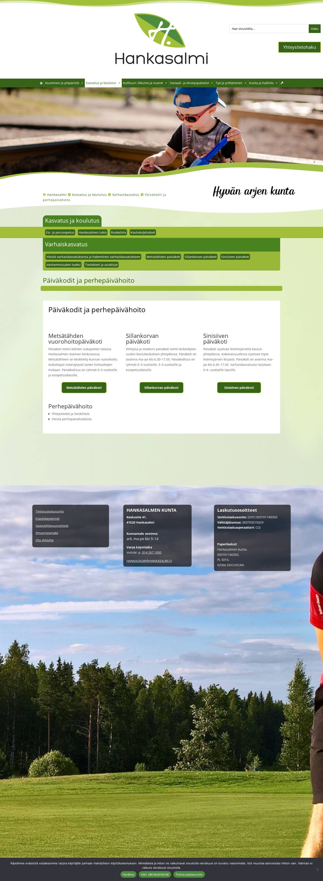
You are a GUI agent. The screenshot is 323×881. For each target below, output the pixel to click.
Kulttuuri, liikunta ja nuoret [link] (143, 83)
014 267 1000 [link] (152, 552)
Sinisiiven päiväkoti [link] (235, 257)
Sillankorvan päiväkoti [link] (201, 257)
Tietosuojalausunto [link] (50, 511)
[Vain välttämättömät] (317, 869)
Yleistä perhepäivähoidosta (72, 419)
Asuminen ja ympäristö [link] (62, 83)
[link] (161, 72)
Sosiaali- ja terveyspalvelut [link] (189, 83)
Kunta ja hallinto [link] (261, 83)
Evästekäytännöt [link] (48, 519)
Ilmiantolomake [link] (47, 533)
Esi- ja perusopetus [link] (60, 232)
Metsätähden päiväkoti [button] (84, 388)
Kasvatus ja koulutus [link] (101, 83)
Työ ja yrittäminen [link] (229, 83)
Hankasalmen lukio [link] (93, 232)
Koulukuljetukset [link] (143, 232)
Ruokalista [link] (118, 232)
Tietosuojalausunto (189, 874)
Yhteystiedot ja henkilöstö (70, 414)
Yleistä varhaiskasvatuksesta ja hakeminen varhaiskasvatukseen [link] (93, 257)
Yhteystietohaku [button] (299, 47)
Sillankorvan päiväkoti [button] (161, 388)
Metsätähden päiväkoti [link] (163, 257)
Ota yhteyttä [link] (45, 540)
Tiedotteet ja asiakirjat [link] (101, 265)
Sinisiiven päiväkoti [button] (239, 388)
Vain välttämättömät (155, 874)
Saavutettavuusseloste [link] (52, 526)
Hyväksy (128, 874)
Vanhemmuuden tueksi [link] (63, 265)
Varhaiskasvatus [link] (66, 244)
